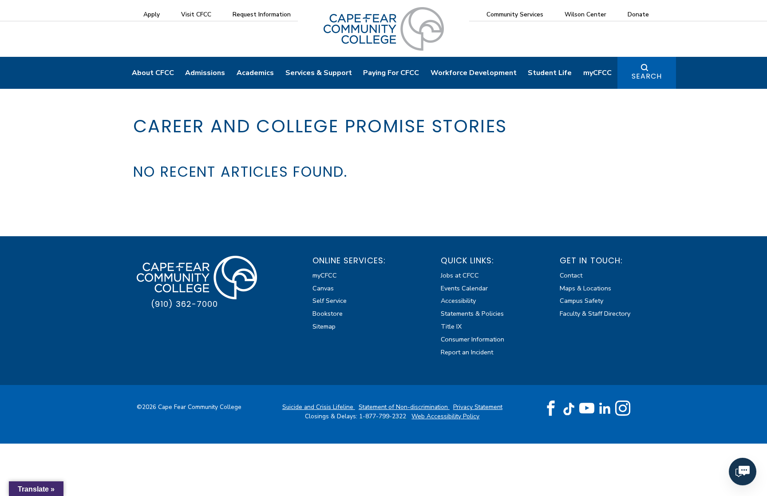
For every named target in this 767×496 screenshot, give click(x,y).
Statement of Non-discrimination (404, 407)
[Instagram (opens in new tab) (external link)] (622, 408)
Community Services (514, 14)
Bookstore (327, 313)
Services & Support (318, 73)
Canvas (323, 288)
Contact (571, 275)
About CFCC (153, 73)
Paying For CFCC (391, 73)
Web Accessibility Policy (445, 416)
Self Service (329, 300)
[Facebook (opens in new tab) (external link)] (550, 408)
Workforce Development (474, 73)
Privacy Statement (477, 407)
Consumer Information (472, 339)
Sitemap (324, 326)
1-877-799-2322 (383, 416)
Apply (151, 14)
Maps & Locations (585, 288)
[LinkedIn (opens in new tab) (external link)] (605, 408)
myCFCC (597, 73)
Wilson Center (585, 14)
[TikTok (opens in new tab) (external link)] (569, 408)
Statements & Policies (472, 313)
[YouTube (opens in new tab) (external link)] (586, 408)
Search (647, 76)
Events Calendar (464, 288)
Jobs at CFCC (460, 275)
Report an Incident (467, 352)
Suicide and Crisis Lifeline (318, 407)
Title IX (451, 326)
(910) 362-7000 (184, 304)
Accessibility (458, 300)
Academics (255, 73)
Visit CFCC (196, 14)
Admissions (205, 73)
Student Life (550, 73)
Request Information (262, 14)
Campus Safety (581, 300)
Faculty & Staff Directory (595, 313)
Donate (638, 14)
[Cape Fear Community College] (384, 28)
